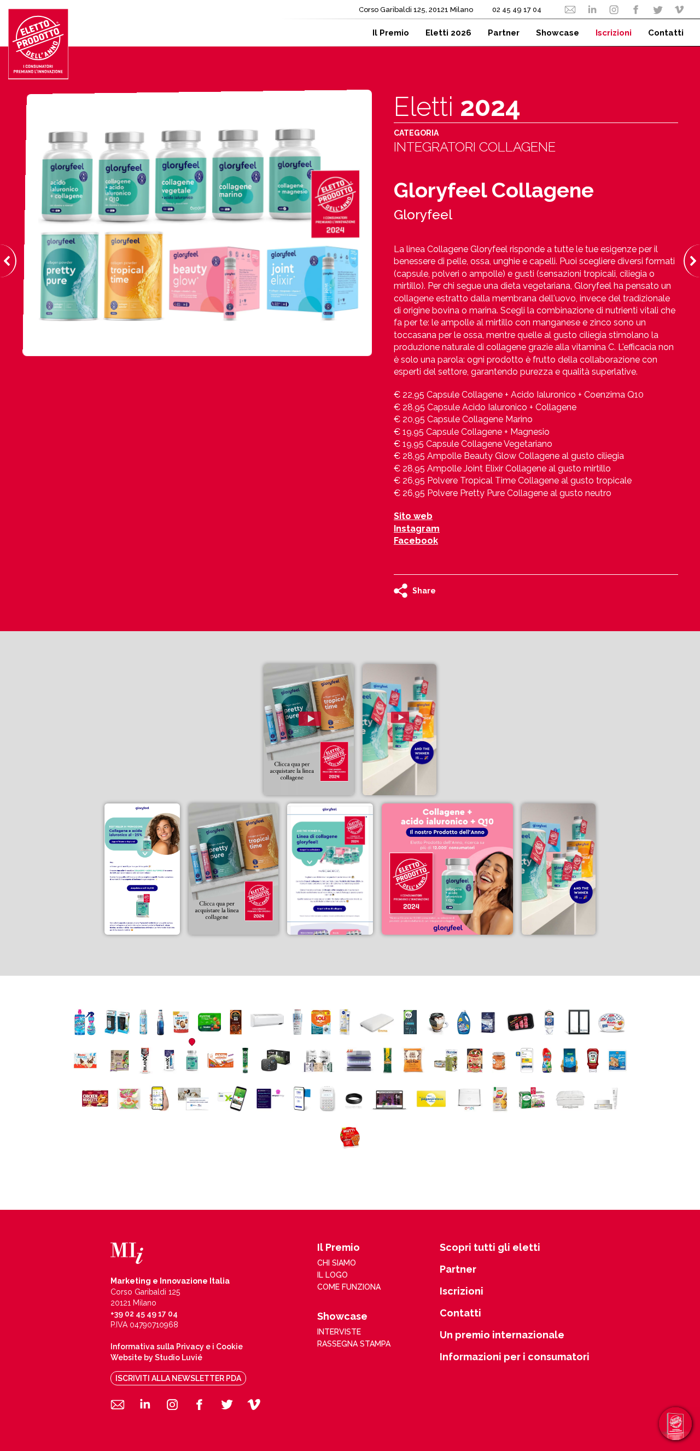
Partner (458, 1269)
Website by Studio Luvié (156, 1357)
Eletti (457, 106)
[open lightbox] (309, 729)
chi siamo (336, 1263)
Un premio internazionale (502, 1335)
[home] (38, 43)
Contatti (460, 1313)
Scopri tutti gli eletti (490, 1247)
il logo (332, 1275)
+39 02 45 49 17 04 (144, 1313)
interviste (339, 1332)
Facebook (416, 540)
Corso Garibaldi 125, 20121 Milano (416, 9)
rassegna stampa (353, 1344)
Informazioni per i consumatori (515, 1357)
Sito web (413, 516)
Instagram (417, 528)
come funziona (349, 1287)
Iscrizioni (461, 1291)
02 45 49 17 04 (516, 9)
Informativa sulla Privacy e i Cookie (176, 1346)
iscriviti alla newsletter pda (178, 1378)
